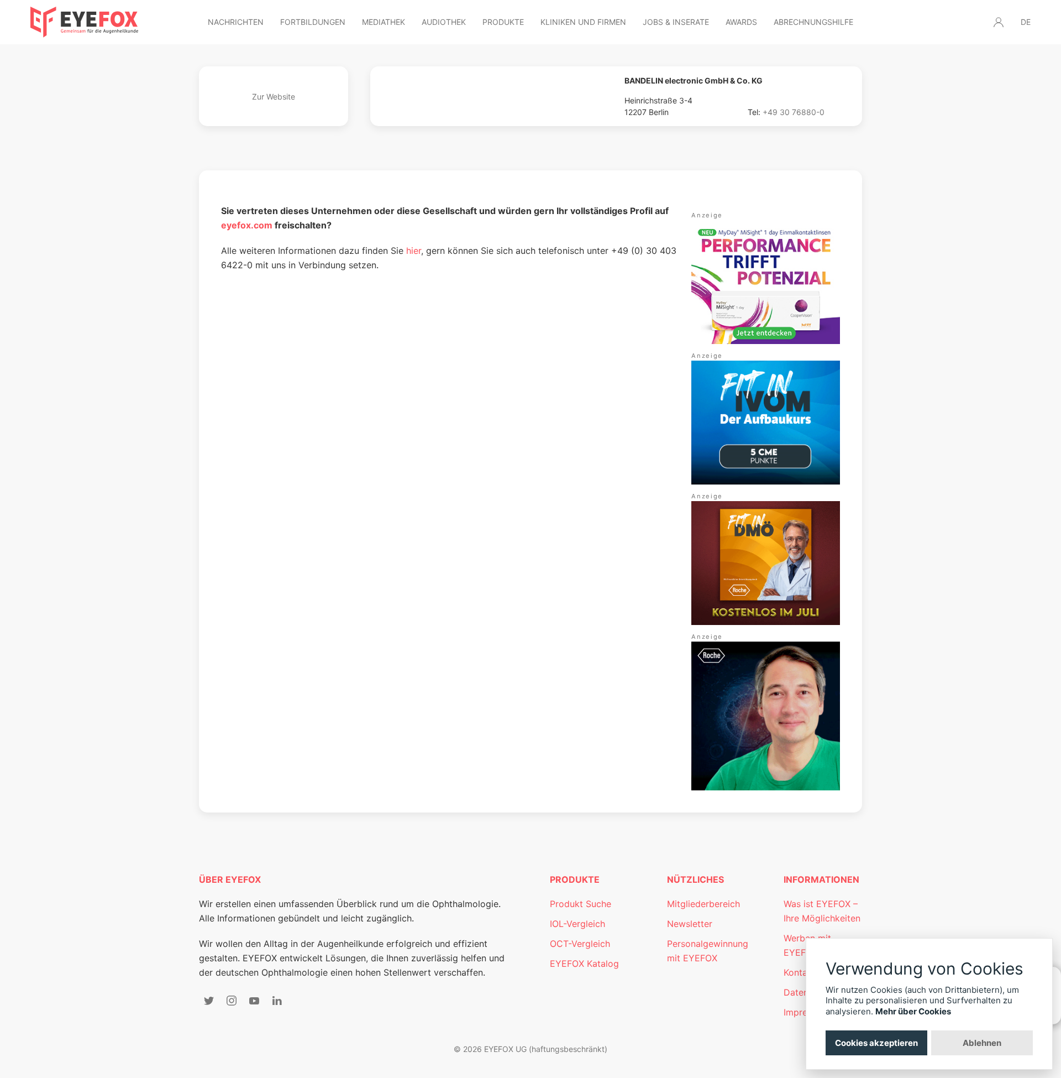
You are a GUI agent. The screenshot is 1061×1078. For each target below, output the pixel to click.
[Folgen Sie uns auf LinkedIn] (277, 1001)
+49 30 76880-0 (793, 112)
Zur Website (273, 96)
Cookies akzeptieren (876, 1043)
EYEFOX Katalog (584, 963)
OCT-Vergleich (580, 943)
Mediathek (383, 22)
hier (413, 250)
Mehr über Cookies (913, 1011)
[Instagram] (231, 1001)
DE (1026, 22)
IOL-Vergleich (577, 923)
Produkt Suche (580, 903)
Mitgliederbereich (703, 903)
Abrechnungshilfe (813, 22)
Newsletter (689, 923)
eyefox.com (246, 225)
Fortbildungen (312, 22)
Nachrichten (236, 22)
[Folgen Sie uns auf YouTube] (254, 1001)
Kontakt (800, 972)
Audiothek (444, 22)
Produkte (503, 22)
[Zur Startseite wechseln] (84, 22)
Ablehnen (982, 1043)
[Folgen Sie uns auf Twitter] (209, 1001)
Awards (741, 22)
